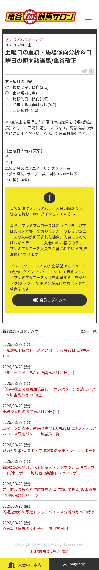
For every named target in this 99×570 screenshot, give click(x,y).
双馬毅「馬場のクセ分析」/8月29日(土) (36, 528)
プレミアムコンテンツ (24, 39)
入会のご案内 (29, 565)
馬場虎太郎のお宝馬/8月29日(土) (30, 411)
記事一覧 (89, 331)
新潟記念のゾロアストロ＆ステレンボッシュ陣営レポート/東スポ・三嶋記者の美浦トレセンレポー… (48, 470)
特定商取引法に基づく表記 (49, 551)
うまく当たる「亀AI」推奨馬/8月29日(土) (38, 372)
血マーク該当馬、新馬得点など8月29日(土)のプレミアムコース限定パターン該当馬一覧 (49, 431)
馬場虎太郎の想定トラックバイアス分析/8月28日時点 (48, 512)
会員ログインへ (52, 300)
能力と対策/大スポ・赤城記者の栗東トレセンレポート (49, 450)
